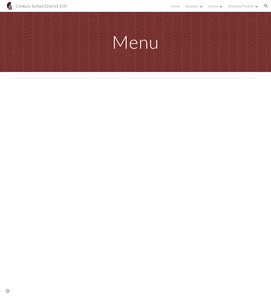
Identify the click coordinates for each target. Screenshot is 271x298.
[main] (135, 42)
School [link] (213, 6)
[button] (266, 6)
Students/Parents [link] (241, 6)
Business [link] (192, 6)
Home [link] (175, 6)
